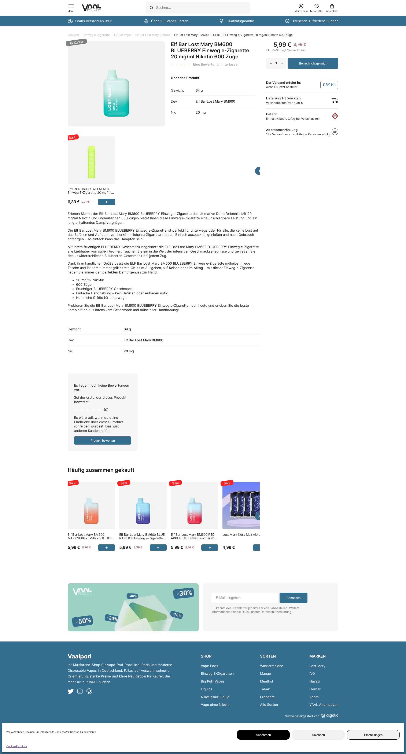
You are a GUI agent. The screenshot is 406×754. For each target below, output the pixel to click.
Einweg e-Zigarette (96, 35)
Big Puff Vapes (212, 681)
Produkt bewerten (103, 440)
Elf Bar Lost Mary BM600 (152, 35)
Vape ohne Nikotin (215, 704)
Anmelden (293, 598)
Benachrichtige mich (313, 63)
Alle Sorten (269, 704)
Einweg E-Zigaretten (217, 673)
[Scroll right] (259, 171)
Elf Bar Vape (122, 35)
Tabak (265, 689)
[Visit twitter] (71, 691)
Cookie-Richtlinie (16, 746)
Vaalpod (73, 35)
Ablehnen (318, 735)
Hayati (314, 681)
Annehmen (263, 735)
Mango (265, 673)
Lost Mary (317, 666)
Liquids (206, 689)
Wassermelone (271, 666)
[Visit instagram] (80, 691)
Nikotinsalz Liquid (215, 697)
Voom (314, 697)
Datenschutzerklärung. (276, 612)
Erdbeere (267, 697)
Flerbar (315, 689)
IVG (312, 673)
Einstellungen (373, 735)
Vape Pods (209, 666)
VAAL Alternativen (323, 704)
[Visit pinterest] (89, 691)
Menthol (266, 681)
